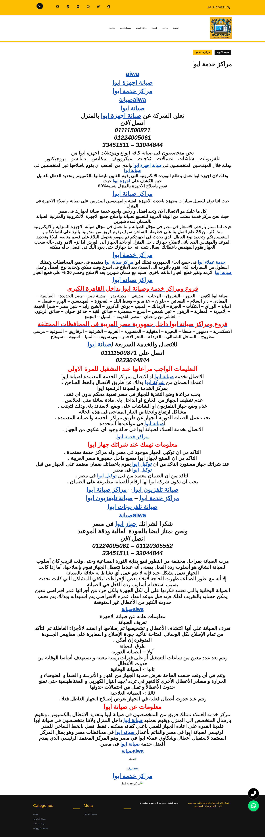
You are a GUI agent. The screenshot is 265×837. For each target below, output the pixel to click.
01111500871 (217, 7)
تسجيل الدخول (90, 814)
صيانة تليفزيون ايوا (109, 498)
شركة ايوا (155, 382)
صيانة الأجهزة (223, 52)
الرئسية (176, 28)
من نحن (165, 28)
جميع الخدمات (125, 28)
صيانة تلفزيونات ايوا (132, 506)
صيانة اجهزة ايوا (132, 82)
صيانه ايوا (125, 732)
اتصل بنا (112, 28)
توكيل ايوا (141, 464)
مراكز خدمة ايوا (132, 91)
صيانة (35, 814)
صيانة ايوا (132, 108)
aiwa (132, 73)
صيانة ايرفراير (39, 819)
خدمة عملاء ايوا (211, 262)
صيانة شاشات (39, 823)
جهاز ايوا (126, 523)
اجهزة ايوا (122, 180)
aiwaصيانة (132, 99)
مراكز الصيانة (141, 28)
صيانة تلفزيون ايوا (155, 489)
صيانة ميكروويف (40, 828)
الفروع (154, 28)
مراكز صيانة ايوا (133, 193)
